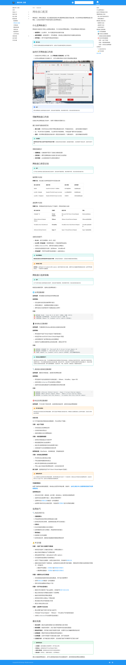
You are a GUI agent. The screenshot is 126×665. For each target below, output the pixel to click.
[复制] (92, 315)
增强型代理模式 (58, 568)
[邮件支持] (109, 662)
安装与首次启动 (64, 590)
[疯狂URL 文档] (13, 2)
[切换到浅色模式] (72, 2)
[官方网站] (112, 662)
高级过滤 (44, 500)
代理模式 (61, 503)
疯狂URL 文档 (16, 7)
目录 (98, 7)
